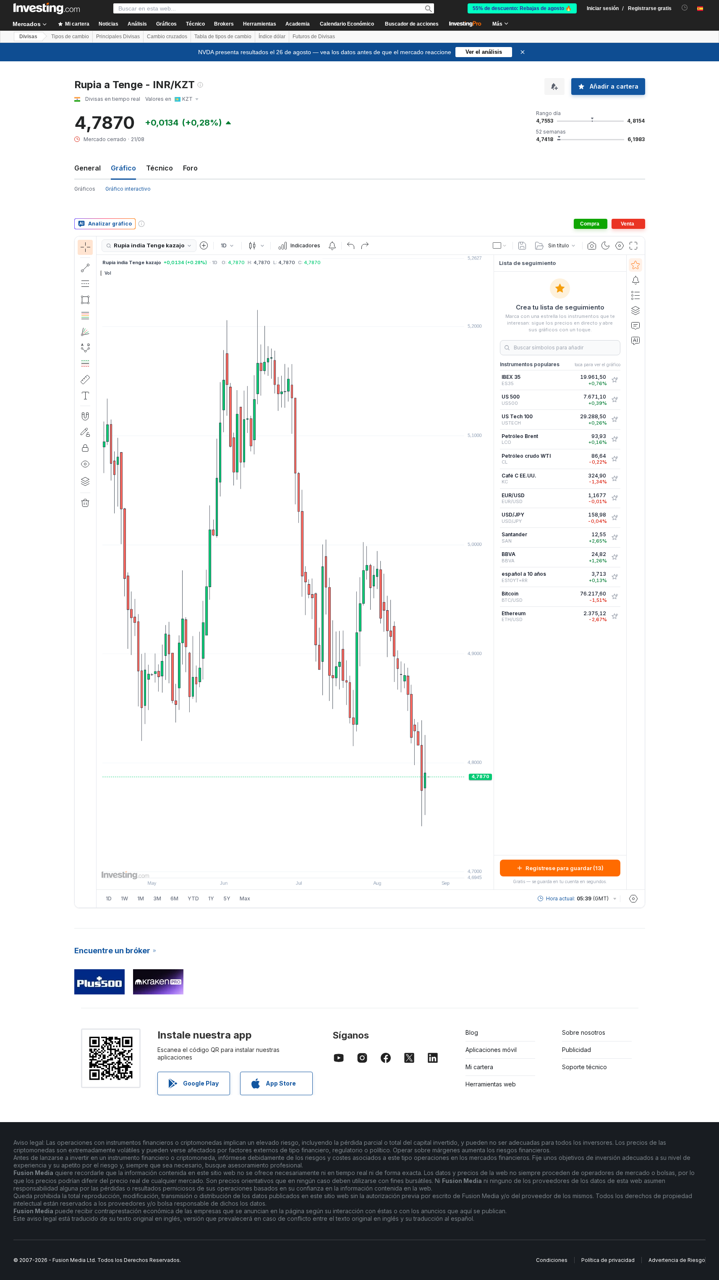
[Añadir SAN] (614, 537)
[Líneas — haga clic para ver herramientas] (85, 267)
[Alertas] (635, 280)
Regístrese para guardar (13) (565, 868)
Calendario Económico (347, 24)
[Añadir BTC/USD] (614, 597)
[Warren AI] (635, 340)
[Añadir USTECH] (614, 419)
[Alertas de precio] (332, 245)
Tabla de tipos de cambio (222, 36)
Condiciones (551, 1260)
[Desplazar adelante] (306, 867)
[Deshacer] (351, 245)
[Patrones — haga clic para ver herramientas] (85, 347)
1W (124, 898)
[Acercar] (283, 867)
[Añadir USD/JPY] (614, 518)
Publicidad (576, 1049)
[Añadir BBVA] (614, 557)
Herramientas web (490, 1084)
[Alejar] (272, 867)
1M (140, 898)
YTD (193, 898)
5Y (226, 898)
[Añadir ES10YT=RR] (614, 577)
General (87, 168)
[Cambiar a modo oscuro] (605, 245)
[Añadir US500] (614, 400)
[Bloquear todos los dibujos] (85, 448)
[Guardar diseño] (522, 245)
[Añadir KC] (614, 479)
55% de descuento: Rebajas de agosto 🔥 (522, 8)
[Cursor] (85, 247)
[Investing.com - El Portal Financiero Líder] (46, 8)
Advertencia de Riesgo (676, 1260)
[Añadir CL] (614, 459)
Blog (471, 1032)
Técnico (159, 168)
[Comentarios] (635, 325)
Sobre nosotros (583, 1032)
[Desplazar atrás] (295, 867)
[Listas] (635, 295)
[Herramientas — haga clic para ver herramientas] (85, 379)
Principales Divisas (118, 36)
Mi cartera (479, 1066)
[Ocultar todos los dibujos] (85, 464)
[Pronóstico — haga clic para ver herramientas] (85, 363)
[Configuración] (633, 898)
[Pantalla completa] (633, 245)
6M (174, 898)
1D (109, 898)
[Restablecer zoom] (317, 867)
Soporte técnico (584, 1066)
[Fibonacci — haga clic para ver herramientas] (85, 315)
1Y (211, 898)
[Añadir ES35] (614, 380)
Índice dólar (272, 36)
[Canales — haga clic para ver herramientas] (85, 283)
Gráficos (84, 189)
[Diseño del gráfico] (500, 245)
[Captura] (592, 245)
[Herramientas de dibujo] (99, 572)
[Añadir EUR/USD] (614, 498)
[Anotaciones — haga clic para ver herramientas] (85, 395)
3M (157, 898)
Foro (190, 168)
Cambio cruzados (167, 36)
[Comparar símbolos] (204, 245)
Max (245, 898)
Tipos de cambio (70, 36)
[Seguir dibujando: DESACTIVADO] (85, 432)
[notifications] (685, 8)
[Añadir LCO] (614, 439)
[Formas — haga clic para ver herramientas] (85, 299)
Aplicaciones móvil (491, 1049)
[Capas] (85, 481)
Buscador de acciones (412, 24)
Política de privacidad (608, 1260)
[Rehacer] (364, 245)
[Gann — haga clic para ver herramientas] (85, 331)
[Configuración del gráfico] (619, 245)
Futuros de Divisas (314, 36)
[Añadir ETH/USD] (614, 616)
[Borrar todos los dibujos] (85, 503)
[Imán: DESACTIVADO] (85, 416)
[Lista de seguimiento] (635, 265)
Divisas (28, 36)
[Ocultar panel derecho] (491, 572)
